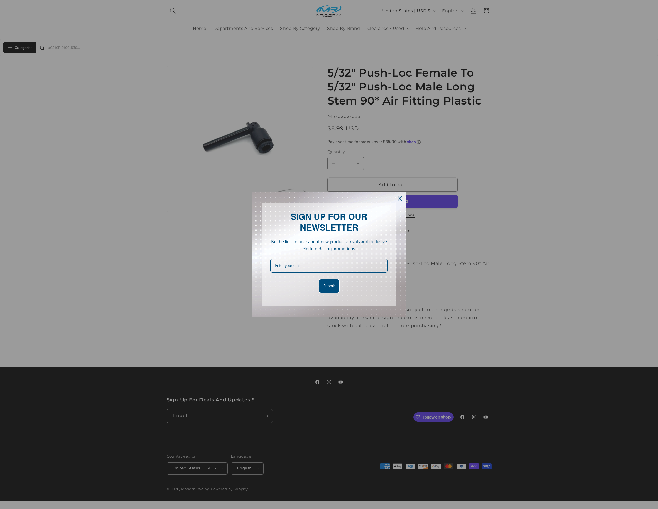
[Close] (400, 198)
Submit (329, 285)
